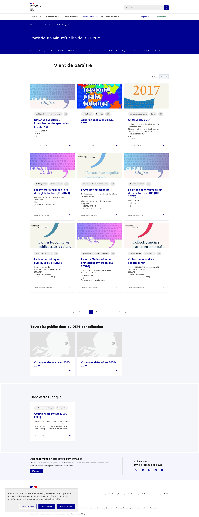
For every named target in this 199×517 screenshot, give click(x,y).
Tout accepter (65, 506)
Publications (83, 51)
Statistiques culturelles (152, 51)
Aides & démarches (70, 16)
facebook (149, 470)
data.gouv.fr (105, 494)
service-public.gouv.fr (157, 494)
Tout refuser (46, 506)
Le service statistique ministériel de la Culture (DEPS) (51, 51)
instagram (155, 470)
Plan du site (154, 508)
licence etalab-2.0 (77, 514)
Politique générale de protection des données (131, 508)
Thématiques (161, 16)
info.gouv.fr (139, 494)
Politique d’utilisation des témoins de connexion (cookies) (93, 508)
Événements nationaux (110, 16)
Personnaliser (28, 506)
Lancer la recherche (166, 7)
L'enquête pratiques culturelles (128, 51)
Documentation (88, 16)
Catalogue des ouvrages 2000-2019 (52, 364)
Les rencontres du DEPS (103, 51)
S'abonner (36, 471)
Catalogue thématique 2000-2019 (98, 364)
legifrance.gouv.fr (122, 494)
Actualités (34, 16)
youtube (162, 470)
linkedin (142, 470)
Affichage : (156, 76)
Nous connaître (51, 16)
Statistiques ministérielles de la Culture (43, 25)
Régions (144, 16)
